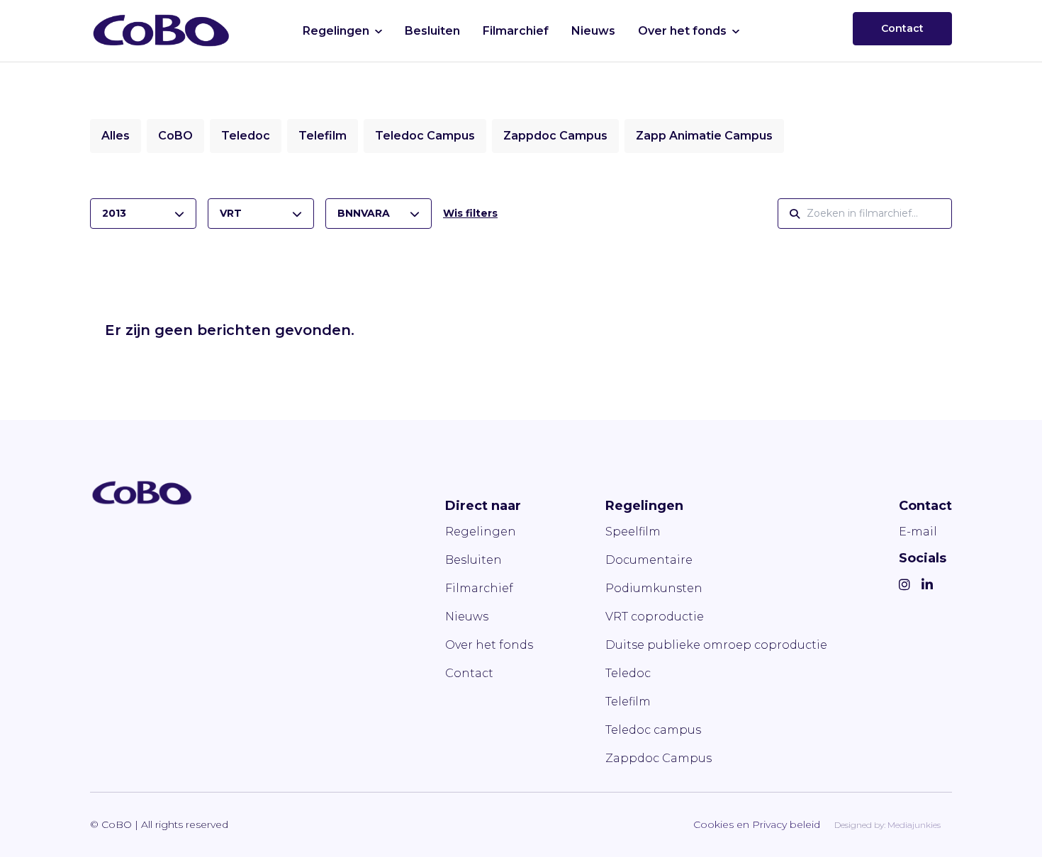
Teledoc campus (653, 730)
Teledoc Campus (425, 135)
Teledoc (245, 135)
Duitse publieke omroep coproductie (716, 645)
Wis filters (470, 213)
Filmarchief (516, 31)
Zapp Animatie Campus (704, 135)
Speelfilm (633, 531)
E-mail (918, 531)
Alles (115, 135)
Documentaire (649, 560)
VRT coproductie (654, 616)
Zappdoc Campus (555, 135)
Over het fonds (682, 31)
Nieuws (593, 31)
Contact (902, 28)
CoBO (175, 135)
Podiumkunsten (653, 588)
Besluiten (432, 31)
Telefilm (322, 135)
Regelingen (336, 31)
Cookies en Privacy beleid (756, 824)
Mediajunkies (914, 824)
